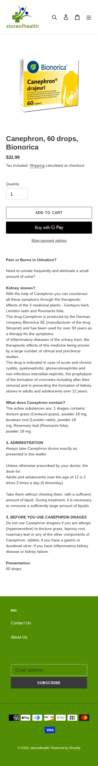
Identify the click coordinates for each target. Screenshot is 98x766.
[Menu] (88, 17)
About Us (19, 637)
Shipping (37, 165)
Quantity (12, 184)
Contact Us (21, 623)
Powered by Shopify (65, 748)
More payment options (49, 241)
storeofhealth (40, 748)
